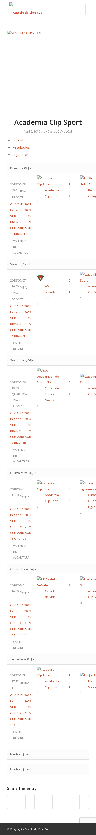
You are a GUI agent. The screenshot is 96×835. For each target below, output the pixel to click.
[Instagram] (78, 828)
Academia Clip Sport (48, 122)
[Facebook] (64, 828)
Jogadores (20, 154)
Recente (19, 140)
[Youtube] (71, 828)
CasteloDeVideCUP (60, 131)
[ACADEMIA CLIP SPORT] (48, 71)
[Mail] (85, 828)
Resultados (21, 147)
